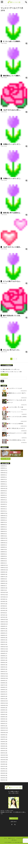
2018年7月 (3, 576)
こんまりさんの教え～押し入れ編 (15, 407)
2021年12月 (3, 502)
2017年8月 (3, 601)
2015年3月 (3, 667)
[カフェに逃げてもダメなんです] (14, 266)
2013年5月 (3, 716)
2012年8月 (3, 737)
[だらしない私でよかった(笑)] (14, 335)
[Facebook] (12, 824)
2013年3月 (3, 721)
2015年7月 (3, 658)
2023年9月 (3, 475)
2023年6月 (3, 481)
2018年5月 (3, 581)
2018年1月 (3, 590)
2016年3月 (3, 639)
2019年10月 (3, 542)
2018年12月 (3, 565)
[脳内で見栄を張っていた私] (14, 300)
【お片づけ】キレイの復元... (12, 247)
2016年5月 (3, 635)
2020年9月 (3, 517)
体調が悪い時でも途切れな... (12, 213)
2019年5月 (3, 554)
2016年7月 (3, 630)
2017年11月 (3, 594)
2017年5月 (3, 608)
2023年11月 (3, 470)
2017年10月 (3, 597)
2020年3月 (3, 531)
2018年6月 (3, 578)
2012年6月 (3, 741)
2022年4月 (3, 497)
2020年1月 (3, 536)
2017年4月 (3, 610)
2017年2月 (3, 615)
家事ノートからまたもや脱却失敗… (16, 423)
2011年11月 (3, 757)
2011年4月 (3, 773)
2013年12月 (3, 700)
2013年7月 (3, 712)
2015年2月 (3, 669)
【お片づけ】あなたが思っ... (12, 110)
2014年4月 (3, 691)
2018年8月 (3, 574)
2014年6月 (3, 687)
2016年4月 (3, 637)
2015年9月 (3, 653)
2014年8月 (3, 682)
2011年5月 (3, 771)
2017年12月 (3, 592)
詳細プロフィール (13, 818)
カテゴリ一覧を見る (5, 458)
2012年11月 (3, 730)
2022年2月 (3, 499)
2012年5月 (3, 743)
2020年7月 (3, 522)
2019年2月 (3, 560)
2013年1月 (3, 725)
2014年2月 (3, 696)
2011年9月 (3, 761)
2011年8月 (3, 764)
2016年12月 (3, 619)
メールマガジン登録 (20, 838)
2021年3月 (3, 508)
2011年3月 (3, 775)
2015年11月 (3, 649)
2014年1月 (3, 698)
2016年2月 (3, 642)
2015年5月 (3, 662)
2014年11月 (3, 676)
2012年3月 (3, 748)
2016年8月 (3, 628)
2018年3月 (3, 585)
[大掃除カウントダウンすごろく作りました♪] (14, 163)
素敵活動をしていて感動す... (12, 76)
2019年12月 (3, 538)
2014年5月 (3, 689)
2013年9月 (3, 707)
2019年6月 (3, 551)
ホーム (2, 5)
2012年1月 (3, 752)
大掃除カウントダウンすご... (12, 144)
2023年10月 (3, 472)
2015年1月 (3, 671)
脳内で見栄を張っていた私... (12, 316)
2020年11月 (3, 513)
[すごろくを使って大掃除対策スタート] (14, 26)
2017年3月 (3, 612)
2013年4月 (3, 719)
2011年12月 (3, 755)
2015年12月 (3, 646)
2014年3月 (3, 694)
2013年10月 (3, 705)
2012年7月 (3, 739)
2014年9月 (3, 680)
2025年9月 (3, 465)
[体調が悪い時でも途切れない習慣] (14, 197)
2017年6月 (3, 606)
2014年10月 (3, 678)
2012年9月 (3, 734)
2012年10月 (3, 732)
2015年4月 (3, 664)
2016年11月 (3, 621)
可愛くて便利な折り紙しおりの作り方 (16, 428)
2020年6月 (3, 524)
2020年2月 (3, 533)
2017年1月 (3, 617)
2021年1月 (3, 511)
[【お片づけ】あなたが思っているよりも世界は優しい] (14, 95)
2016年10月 (3, 624)
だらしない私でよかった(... (11, 350)
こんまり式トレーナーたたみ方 (15, 388)
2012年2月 (3, 750)
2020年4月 (3, 529)
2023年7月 (3, 479)
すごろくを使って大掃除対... (12, 41)
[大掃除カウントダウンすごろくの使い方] (14, 129)
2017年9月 (3, 599)
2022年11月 (3, 486)
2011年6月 (3, 768)
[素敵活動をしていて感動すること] (14, 60)
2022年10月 (3, 488)
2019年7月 (3, 549)
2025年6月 (3, 468)
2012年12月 (3, 728)
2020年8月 (3, 520)
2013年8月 (3, 710)
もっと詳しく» (4, 374)
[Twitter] (15, 824)
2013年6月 (3, 714)
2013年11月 (3, 703)
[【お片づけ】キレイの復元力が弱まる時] (14, 232)
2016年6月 (3, 633)
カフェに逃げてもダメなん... (12, 281)
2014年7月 (3, 685)
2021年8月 (3, 506)
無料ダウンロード (11, 838)
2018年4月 (3, 583)
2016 (6, 5)
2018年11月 (3, 567)
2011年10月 (3, 759)
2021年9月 (3, 504)
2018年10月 (3, 569)
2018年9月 (3, 572)
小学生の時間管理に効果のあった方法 (17, 440)
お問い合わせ (14, 821)
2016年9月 (3, 626)
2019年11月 (3, 540)
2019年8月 (3, 547)
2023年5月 (3, 484)
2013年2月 (3, 723)
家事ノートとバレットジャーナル (15, 411)
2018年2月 (3, 588)
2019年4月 (3, 556)
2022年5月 (3, 495)
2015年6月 (3, 660)
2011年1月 (3, 780)
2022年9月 (3, 490)
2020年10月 (3, 515)
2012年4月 (3, 746)
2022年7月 (3, 493)
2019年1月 (3, 563)
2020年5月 (3, 526)
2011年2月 (3, 777)
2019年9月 (3, 545)
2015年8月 (3, 655)
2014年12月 (3, 673)
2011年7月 (3, 766)
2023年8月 (3, 477)
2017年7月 (3, 603)
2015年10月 (3, 651)
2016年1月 (3, 644)
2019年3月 (3, 558)
